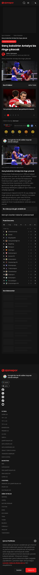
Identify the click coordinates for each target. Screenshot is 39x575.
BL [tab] (35, 224)
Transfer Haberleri (8, 454)
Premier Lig (5, 431)
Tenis (3, 516)
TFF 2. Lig (4, 421)
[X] (35, 126)
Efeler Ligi (5, 487)
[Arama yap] (24, 3)
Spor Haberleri (6, 35)
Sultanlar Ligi (6, 490)
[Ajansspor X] (3, 393)
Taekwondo (5, 533)
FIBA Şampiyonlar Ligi (8, 470)
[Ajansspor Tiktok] (3, 400)
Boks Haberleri (18, 35)
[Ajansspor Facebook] (3, 389)
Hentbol (4, 497)
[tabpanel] (19, 256)
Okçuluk (4, 529)
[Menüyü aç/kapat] (28, 3)
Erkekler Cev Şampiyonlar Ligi (11, 483)
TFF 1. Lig (4, 418)
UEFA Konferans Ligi (8, 447)
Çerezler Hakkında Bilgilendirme (14, 563)
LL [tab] (25, 224)
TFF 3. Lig (4, 424)
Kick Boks (5, 513)
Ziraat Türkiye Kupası (8, 450)
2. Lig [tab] (15, 224)
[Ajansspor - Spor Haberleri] (8, 3)
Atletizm (4, 507)
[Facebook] (32, 126)
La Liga (4, 434)
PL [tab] (21, 224)
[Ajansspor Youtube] (3, 404)
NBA (3, 464)
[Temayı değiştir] (34, 3)
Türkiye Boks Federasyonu (8, 41)
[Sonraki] (34, 115)
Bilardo (4, 523)
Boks (3, 510)
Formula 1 (5, 526)
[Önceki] (5, 115)
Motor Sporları (7, 503)
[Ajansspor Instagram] (3, 397)
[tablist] (19, 224)
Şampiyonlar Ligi (7, 440)
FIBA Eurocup (6, 473)
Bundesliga (5, 427)
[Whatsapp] (28, 126)
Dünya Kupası (6, 457)
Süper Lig (5, 414)
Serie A (4, 437)
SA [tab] (30, 224)
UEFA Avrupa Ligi (7, 444)
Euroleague (5, 467)
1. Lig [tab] (9, 224)
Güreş (4, 500)
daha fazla (32, 85)
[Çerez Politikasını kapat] (35, 541)
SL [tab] (4, 224)
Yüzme (4, 520)
